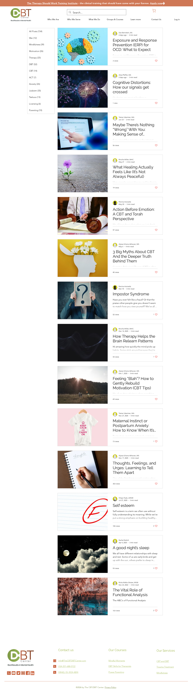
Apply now (156, 3)
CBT (159, 661)
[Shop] (154, 10)
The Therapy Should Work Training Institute (52, 3)
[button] (94, 19)
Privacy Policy (110, 687)
